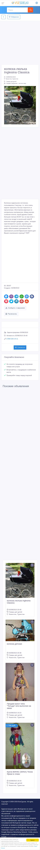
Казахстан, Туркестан (12, 79)
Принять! (32, 840)
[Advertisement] (20, 42)
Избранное (15, 17)
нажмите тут (11, 837)
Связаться (21, 347)
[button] (6, 105)
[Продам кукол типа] (20, 682)
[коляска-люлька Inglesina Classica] (20, 580)
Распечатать (12, 314)
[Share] (6, 296)
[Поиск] (30, 9)
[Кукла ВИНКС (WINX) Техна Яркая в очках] (20, 746)
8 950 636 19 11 (12, 339)
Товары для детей (11, 81)
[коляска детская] (20, 630)
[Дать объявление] (36, 3)
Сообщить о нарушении (16, 308)
